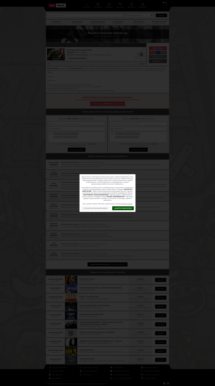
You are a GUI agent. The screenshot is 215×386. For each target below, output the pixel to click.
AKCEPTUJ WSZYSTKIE (123, 208)
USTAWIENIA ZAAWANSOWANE (95, 208)
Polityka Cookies (126, 204)
